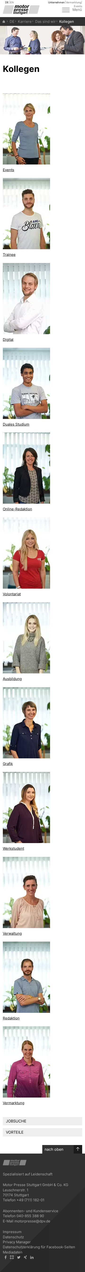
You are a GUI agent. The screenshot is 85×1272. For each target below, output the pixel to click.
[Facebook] (5, 1257)
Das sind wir (45, 21)
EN (12, 2)
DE (7, 2)
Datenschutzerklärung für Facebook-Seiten (39, 1247)
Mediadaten (12, 1252)
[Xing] (25, 1257)
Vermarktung (73, 2)
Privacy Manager (17, 1242)
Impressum (12, 1232)
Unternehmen (56, 2)
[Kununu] (11, 1257)
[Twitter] (18, 1257)
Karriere (25, 21)
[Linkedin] (32, 1257)
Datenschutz (13, 1237)
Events (78, 6)
